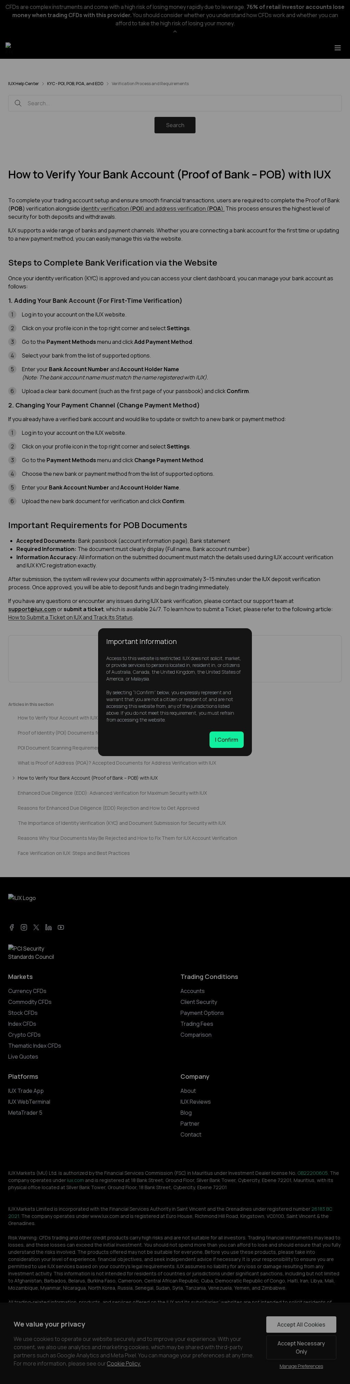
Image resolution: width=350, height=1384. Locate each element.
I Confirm (226, 739)
